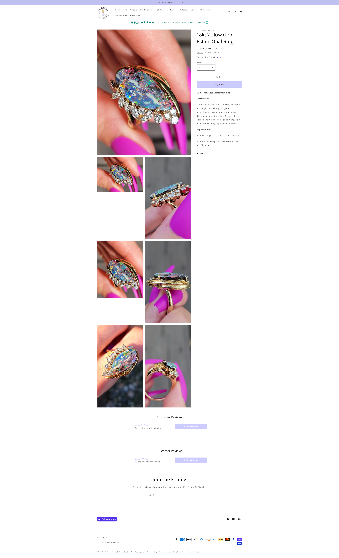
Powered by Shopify (126, 552)
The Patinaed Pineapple (110, 552)
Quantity (200, 62)
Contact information (194, 552)
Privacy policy (152, 552)
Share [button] (202, 153)
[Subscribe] (190, 495)
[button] (229, 12)
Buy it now (220, 84)
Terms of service (165, 552)
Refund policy (139, 552)
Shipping (200, 52)
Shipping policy (178, 552)
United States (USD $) (107, 542)
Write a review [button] (191, 426)
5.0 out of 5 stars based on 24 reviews (176, 22)
